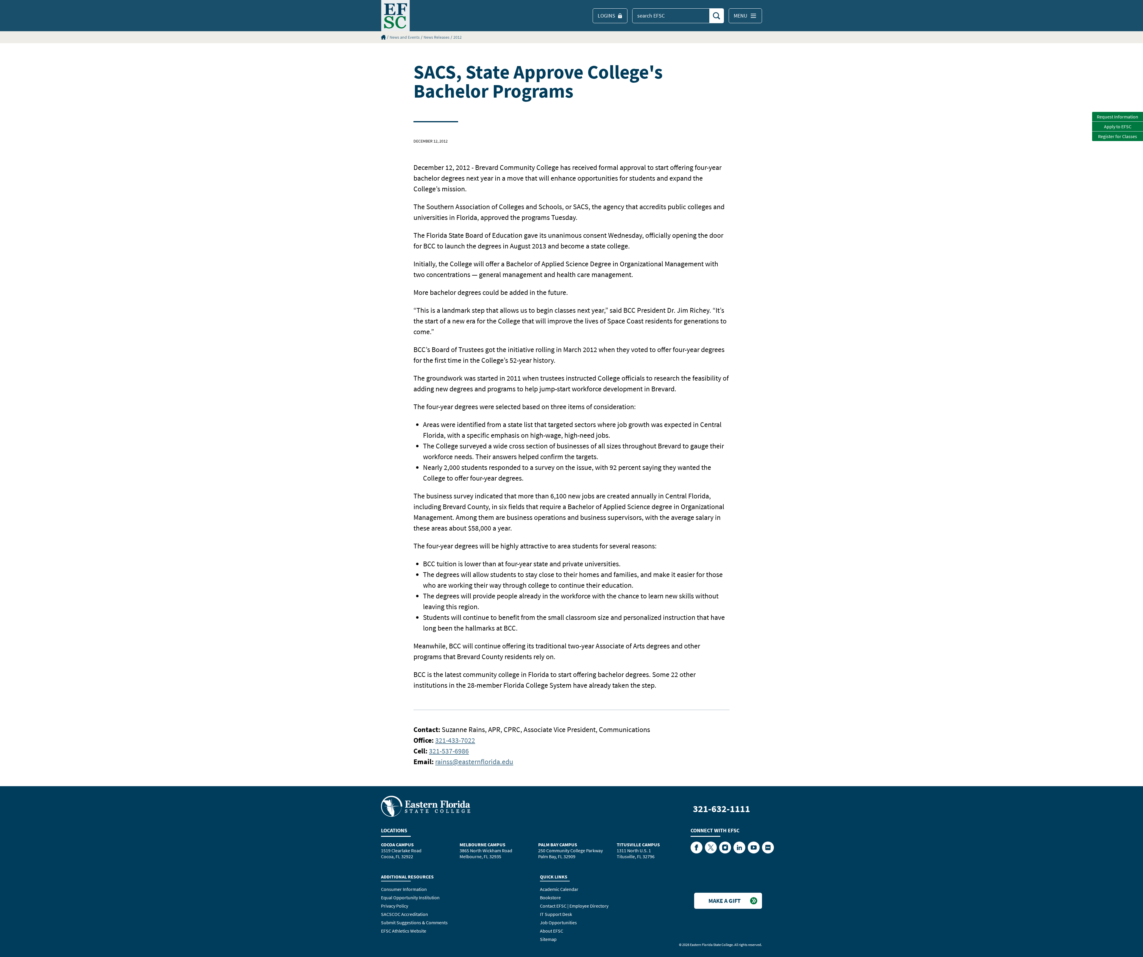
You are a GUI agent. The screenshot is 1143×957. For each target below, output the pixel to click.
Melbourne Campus (482, 844)
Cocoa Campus (397, 844)
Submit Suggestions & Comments (414, 922)
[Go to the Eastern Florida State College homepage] (425, 806)
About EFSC (551, 931)
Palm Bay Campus (557, 844)
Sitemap (548, 939)
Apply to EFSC (1117, 126)
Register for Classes (1117, 136)
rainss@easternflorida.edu (474, 761)
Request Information (1117, 117)
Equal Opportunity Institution (410, 897)
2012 (457, 37)
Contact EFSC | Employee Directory (574, 906)
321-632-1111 (721, 809)
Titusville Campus (638, 844)
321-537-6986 (449, 751)
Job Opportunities (558, 922)
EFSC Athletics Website (403, 931)
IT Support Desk (556, 914)
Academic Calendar (559, 889)
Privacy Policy (394, 906)
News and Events (405, 37)
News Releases (436, 37)
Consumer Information (404, 889)
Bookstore (550, 897)
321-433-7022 (455, 740)
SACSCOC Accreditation (404, 914)
